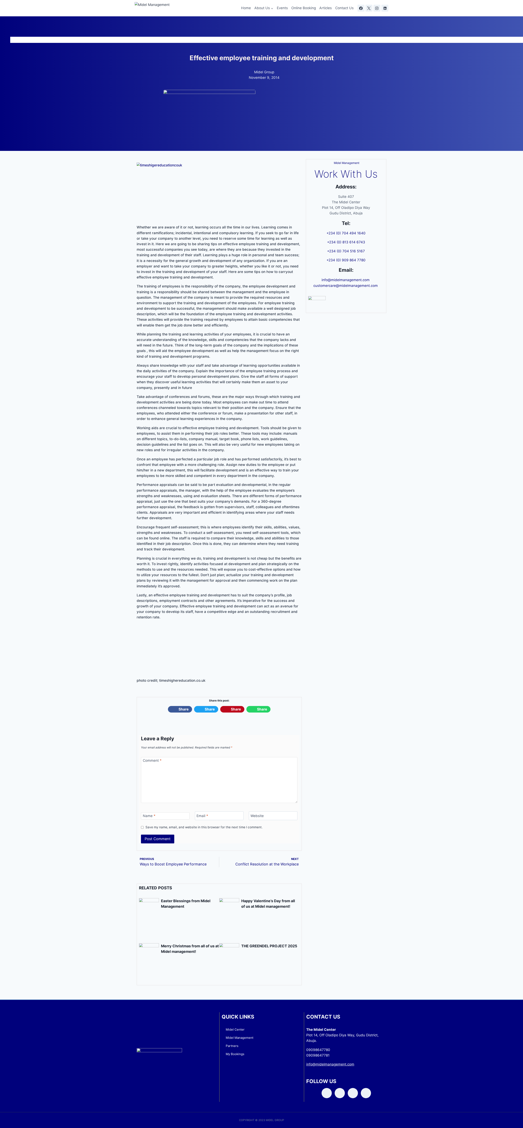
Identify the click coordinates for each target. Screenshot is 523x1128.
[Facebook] (361, 8)
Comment (152, 760)
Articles (325, 8)
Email (202, 816)
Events (282, 8)
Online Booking (303, 8)
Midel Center (235, 1029)
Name (149, 816)
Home (246, 8)
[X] (368, 8)
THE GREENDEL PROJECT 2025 (269, 946)
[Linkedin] (384, 8)
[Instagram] (376, 8)
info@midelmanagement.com (346, 280)
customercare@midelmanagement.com (346, 286)
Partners (232, 1046)
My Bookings (235, 1054)
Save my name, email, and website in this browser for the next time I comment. (204, 827)
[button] (180, 709)
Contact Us (344, 8)
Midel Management (239, 1038)
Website (257, 816)
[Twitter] (340, 1093)
